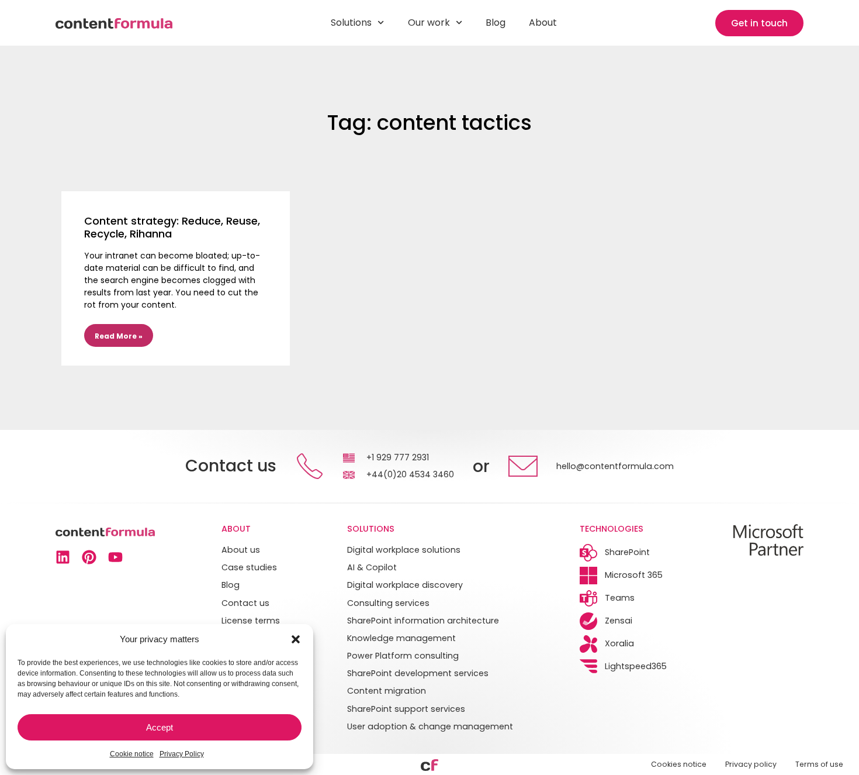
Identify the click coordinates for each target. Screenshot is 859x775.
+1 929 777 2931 (397, 457)
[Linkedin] (63, 557)
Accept (159, 727)
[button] (296, 639)
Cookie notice (132, 754)
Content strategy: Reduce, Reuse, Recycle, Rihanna (172, 227)
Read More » (119, 336)
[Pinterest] (89, 557)
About (543, 22)
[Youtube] (115, 557)
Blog (495, 22)
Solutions (351, 22)
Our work (429, 22)
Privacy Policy (182, 754)
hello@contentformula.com (615, 466)
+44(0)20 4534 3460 (410, 474)
